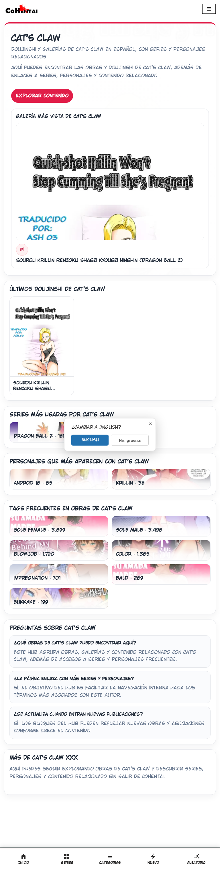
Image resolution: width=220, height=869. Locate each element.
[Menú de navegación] (209, 9)
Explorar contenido (42, 95)
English (90, 439)
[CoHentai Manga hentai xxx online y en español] (21, 9)
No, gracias (130, 440)
